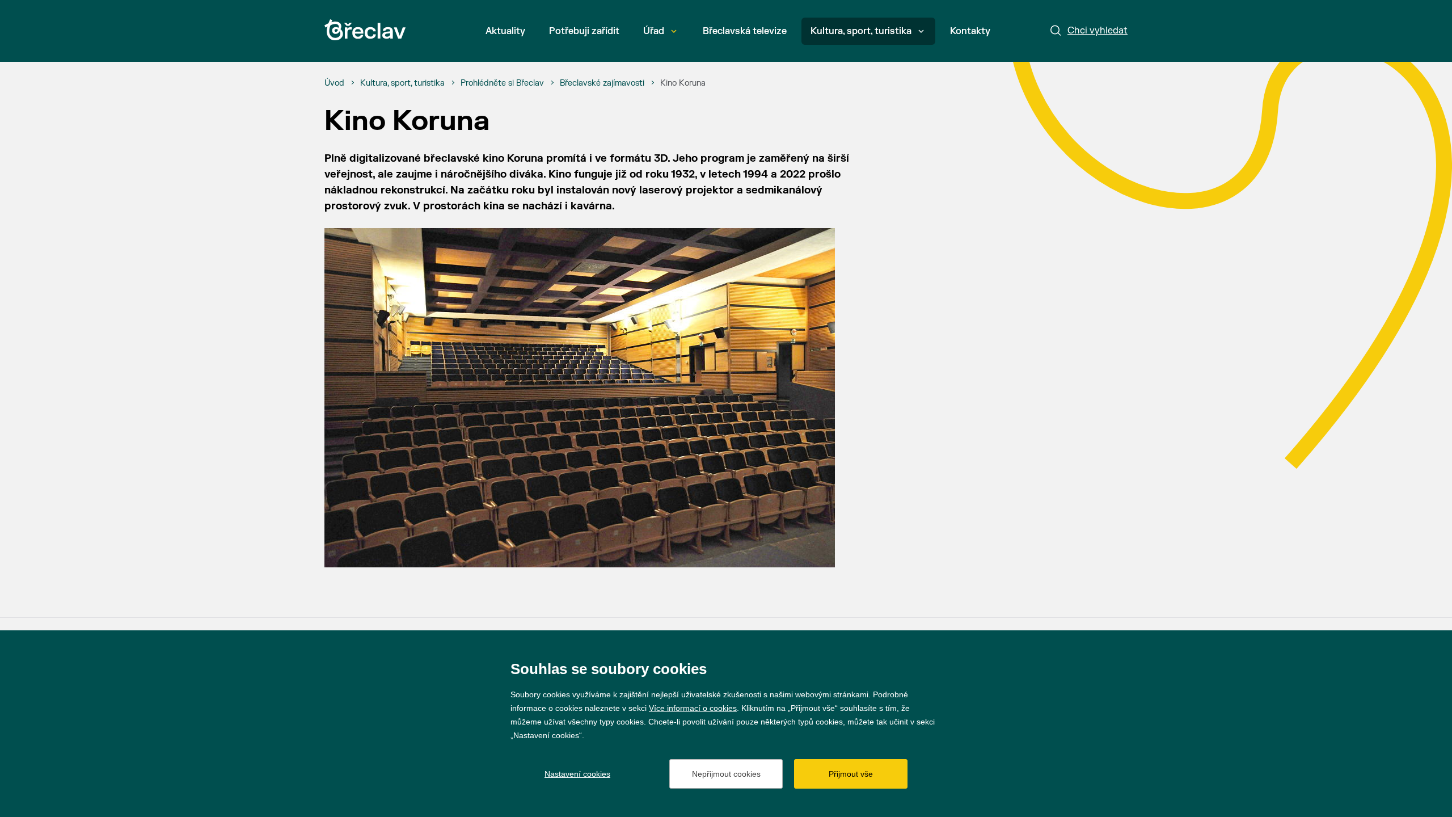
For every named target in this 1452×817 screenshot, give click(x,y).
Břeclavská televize (745, 31)
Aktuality (505, 31)
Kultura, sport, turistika (861, 31)
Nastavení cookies (577, 773)
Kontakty (970, 31)
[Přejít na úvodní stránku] (365, 29)
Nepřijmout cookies (726, 773)
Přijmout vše (851, 773)
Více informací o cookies (693, 708)
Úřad (653, 31)
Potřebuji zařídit (584, 31)
